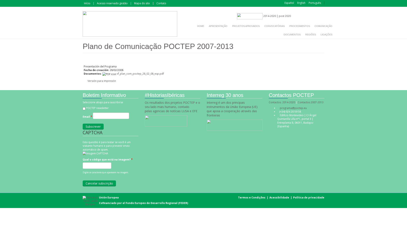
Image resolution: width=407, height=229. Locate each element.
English (301, 3)
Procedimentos (299, 26)
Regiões (310, 34)
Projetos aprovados (246, 26)
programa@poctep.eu (293, 108)
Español (289, 3)
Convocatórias (274, 26)
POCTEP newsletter (97, 108)
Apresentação (218, 26)
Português (315, 3)
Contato (161, 3)
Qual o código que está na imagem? (108, 159)
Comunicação (323, 26)
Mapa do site (142, 3)
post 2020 (285, 16)
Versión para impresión (102, 81)
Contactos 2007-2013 (310, 102)
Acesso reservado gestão (112, 3)
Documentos (292, 34)
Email (87, 117)
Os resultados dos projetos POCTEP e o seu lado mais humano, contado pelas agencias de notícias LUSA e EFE (172, 107)
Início (87, 3)
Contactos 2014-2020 (282, 102)
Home (200, 26)
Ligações (326, 34)
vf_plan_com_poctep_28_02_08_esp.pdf (140, 73)
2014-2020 (269, 16)
